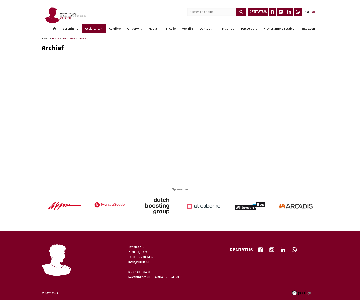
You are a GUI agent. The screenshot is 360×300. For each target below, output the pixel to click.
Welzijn (187, 28)
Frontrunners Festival (279, 28)
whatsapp (298, 12)
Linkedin (289, 12)
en (307, 12)
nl (313, 12)
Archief (82, 38)
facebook (272, 12)
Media (153, 28)
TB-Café (170, 28)
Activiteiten (93, 28)
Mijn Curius (226, 28)
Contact (205, 28)
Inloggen (308, 28)
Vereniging (70, 28)
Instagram (281, 12)
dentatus (258, 11)
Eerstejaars (249, 28)
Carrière (115, 28)
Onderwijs (134, 28)
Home (54, 28)
